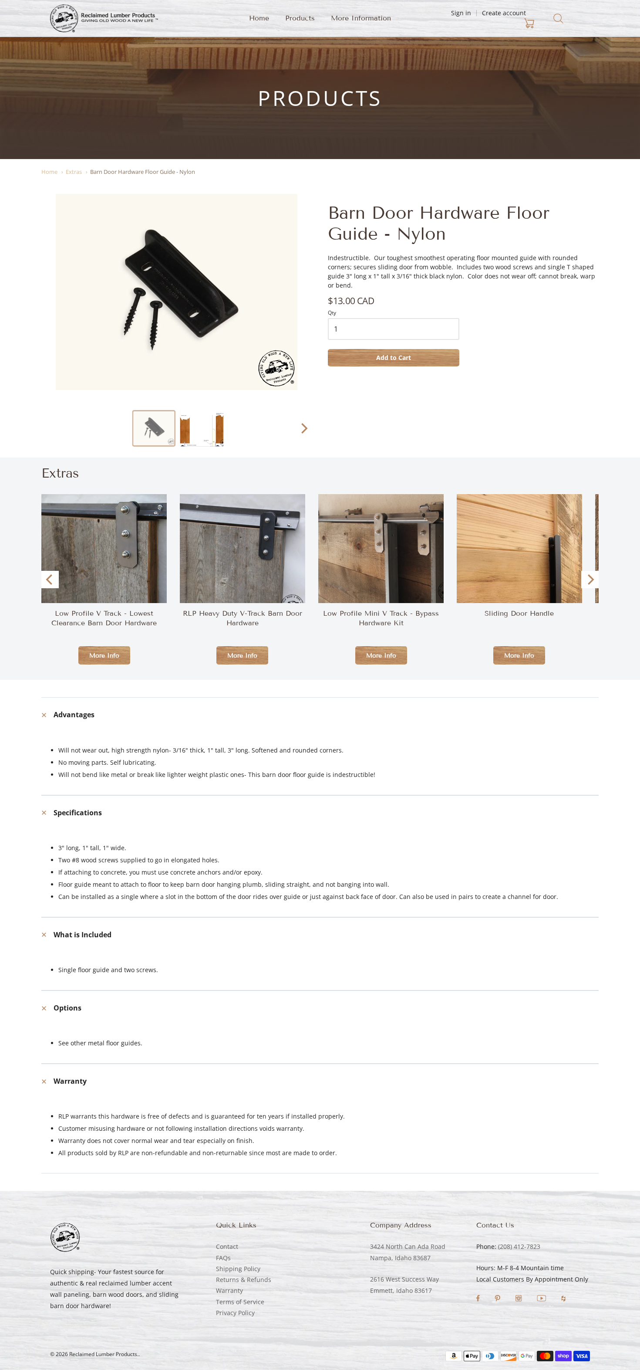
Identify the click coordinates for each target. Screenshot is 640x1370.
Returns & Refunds (243, 1279)
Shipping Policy (238, 1269)
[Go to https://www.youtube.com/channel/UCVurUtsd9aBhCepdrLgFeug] (542, 1299)
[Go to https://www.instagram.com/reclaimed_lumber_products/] (519, 1299)
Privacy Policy (235, 1313)
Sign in (461, 13)
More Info (104, 655)
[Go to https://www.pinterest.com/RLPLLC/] (498, 1299)
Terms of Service (240, 1302)
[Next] (303, 428)
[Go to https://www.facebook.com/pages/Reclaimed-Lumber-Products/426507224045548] (479, 1299)
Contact (227, 1246)
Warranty (229, 1290)
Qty (332, 313)
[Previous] (50, 579)
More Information (361, 18)
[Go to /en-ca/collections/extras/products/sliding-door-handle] (519, 588)
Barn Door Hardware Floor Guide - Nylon (142, 172)
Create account (504, 13)
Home (259, 18)
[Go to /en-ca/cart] (478, 23)
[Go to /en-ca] (104, 18)
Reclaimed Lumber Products (103, 1354)
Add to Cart (393, 357)
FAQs (223, 1258)
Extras (74, 172)
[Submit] (558, 18)
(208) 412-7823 (519, 1246)
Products (300, 18)
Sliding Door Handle (519, 613)
